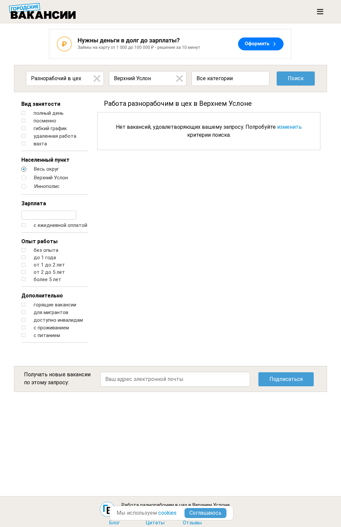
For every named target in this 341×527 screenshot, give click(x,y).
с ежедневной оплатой (59, 225)
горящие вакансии (54, 304)
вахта (39, 143)
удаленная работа (54, 136)
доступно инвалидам (57, 320)
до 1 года (44, 257)
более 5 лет (46, 279)
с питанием (46, 335)
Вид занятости (40, 104)
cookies (167, 513)
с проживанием (50, 327)
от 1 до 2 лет (48, 265)
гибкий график (49, 128)
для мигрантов (50, 312)
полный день (48, 113)
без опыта (45, 250)
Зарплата (33, 203)
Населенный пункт (45, 160)
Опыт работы (39, 241)
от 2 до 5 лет (48, 272)
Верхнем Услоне (211, 505)
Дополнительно (42, 295)
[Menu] (320, 12)
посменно (44, 120)
